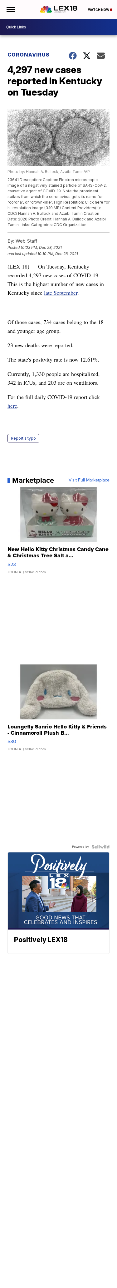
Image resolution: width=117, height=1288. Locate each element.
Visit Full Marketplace (89, 480)
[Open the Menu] (10, 9)
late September (60, 292)
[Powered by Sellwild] (100, 847)
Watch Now (99, 10)
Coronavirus (28, 55)
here (12, 405)
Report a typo (23, 438)
